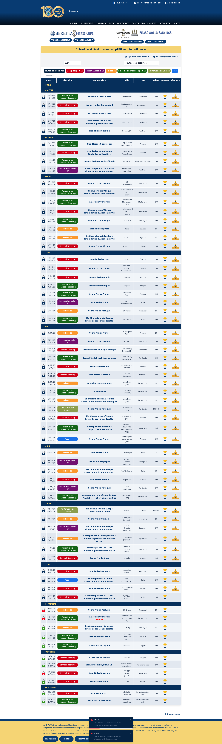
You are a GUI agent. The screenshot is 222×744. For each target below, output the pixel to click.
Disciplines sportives (119, 23)
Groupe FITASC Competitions (149, 3)
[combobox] (121, 3)
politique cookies (94, 733)
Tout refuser (66, 739)
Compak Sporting (75, 71)
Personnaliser (82, 739)
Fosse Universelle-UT (95, 71)
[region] (125, 11)
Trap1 (175, 71)
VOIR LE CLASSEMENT (60, 40)
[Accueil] (52, 12)
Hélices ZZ (111, 71)
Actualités (165, 23)
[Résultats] (175, 96)
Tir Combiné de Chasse (159, 71)
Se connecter (174, 3)
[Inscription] (44, 627)
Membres (102, 23)
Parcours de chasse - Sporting (132, 71)
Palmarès (151, 23)
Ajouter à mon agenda (138, 57)
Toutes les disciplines (54, 71)
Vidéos (177, 23)
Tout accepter (50, 739)
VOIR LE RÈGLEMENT (84, 40)
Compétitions (138, 23)
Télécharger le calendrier (167, 57)
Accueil (74, 23)
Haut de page (173, 714)
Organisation (87, 23)
